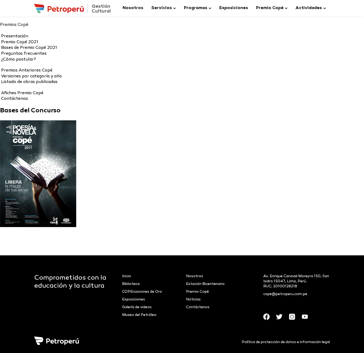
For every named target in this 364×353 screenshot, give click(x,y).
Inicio (126, 276)
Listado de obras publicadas (29, 82)
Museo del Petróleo (139, 315)
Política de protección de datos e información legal (286, 342)
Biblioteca (131, 284)
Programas (195, 8)
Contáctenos (14, 98)
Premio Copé (270, 8)
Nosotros (133, 8)
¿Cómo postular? (18, 59)
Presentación (14, 36)
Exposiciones (233, 8)
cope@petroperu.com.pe (285, 294)
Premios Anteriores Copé (26, 70)
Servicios (161, 8)
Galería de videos (137, 307)
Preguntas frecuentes (24, 53)
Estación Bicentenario (205, 284)
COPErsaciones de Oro (142, 291)
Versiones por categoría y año (31, 76)
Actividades (309, 8)
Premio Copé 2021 (19, 42)
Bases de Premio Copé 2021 (29, 47)
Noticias (193, 299)
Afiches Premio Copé (22, 93)
